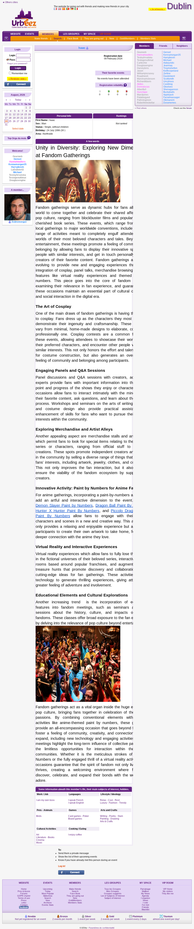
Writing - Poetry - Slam (111, 816)
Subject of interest (112, 898)
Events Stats (48, 905)
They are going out (93, 38)
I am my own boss (45, 800)
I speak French (75, 800)
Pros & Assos (24, 891)
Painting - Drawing (109, 818)
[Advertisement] (123, 19)
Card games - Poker (78, 816)
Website (15, 34)
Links (23, 902)
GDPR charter (24, 896)
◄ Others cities (10, 2)
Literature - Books (45, 837)
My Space (89, 34)
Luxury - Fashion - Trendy (113, 802)
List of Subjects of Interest (113, 896)
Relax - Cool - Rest (110, 800)
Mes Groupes (112, 891)
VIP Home (167, 889)
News (145, 900)
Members (48, 34)
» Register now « (18, 78)
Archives (48, 902)
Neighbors (182, 46)
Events (29, 34)
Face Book (72, 38)
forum (189, 108)
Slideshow (47, 896)
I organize (145, 898)
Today (48, 891)
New (111, 38)
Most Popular (48, 893)
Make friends (41, 38)
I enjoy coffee (75, 834)
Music (39, 842)
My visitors (168, 891)
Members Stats (148, 38)
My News (145, 893)
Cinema (40, 840)
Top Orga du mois (17, 138)
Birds (38, 816)
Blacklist (145, 909)
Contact (23, 905)
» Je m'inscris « (157, 9)
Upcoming (47, 889)
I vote (145, 902)
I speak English (76, 802)
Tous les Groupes (112, 889)
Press (24, 900)
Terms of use (24, 898)
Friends (163, 46)
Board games (75, 818)
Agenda (145, 896)
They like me (168, 893)
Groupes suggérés (112, 893)
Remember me (19, 73)
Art (37, 834)
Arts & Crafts (106, 821)
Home (24, 889)
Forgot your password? (17, 63)
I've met (145, 905)
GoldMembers (127, 38)
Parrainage (145, 889)
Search (57, 38)
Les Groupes (71, 34)
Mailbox (145, 891)
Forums (23, 893)
